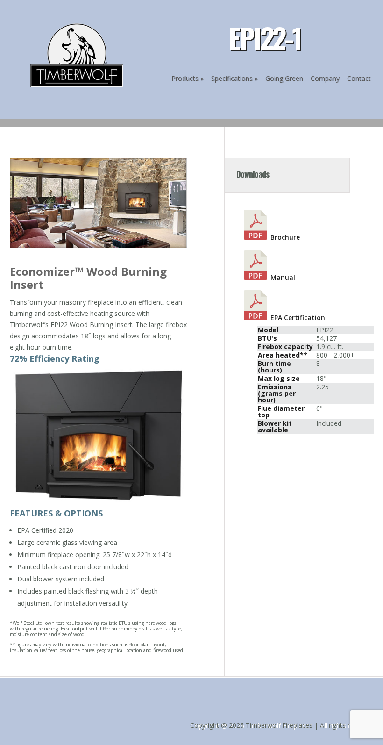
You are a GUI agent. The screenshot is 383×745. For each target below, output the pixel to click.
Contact (359, 78)
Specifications (232, 78)
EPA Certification (297, 317)
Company (325, 78)
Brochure (285, 237)
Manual (282, 277)
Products (185, 78)
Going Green (284, 78)
